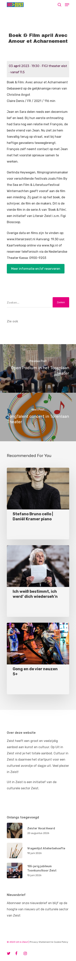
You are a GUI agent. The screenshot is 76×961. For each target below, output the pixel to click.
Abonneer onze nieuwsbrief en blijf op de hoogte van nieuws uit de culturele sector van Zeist (37, 909)
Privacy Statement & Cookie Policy (49, 942)
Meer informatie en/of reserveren (35, 269)
